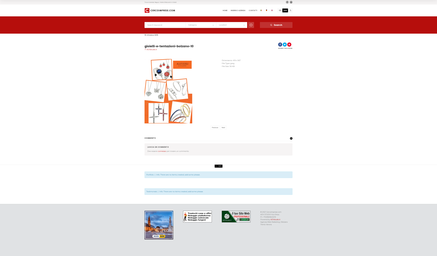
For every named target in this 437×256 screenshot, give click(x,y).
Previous (215, 127)
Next (223, 127)
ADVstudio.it (151, 49)
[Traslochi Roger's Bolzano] (197, 222)
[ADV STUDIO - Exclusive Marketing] (236, 222)
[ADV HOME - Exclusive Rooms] (159, 239)
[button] (290, 10)
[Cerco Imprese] (160, 10)
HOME (225, 10)
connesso (162, 151)
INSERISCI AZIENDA (238, 10)
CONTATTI (253, 10)
